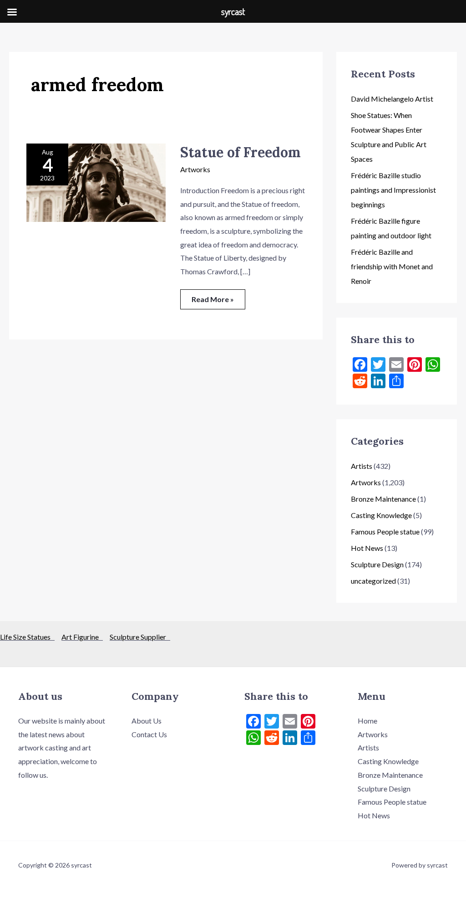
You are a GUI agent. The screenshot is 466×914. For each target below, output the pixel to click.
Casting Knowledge (381, 515)
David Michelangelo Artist (392, 98)
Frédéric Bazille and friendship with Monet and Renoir (392, 266)
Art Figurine (82, 636)
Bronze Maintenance (383, 498)
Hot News (367, 548)
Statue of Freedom (240, 152)
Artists (361, 466)
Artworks (195, 169)
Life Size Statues (27, 636)
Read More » (212, 296)
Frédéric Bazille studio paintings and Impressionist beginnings (393, 190)
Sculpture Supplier (140, 636)
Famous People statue (385, 531)
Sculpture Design (377, 564)
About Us (147, 720)
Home (367, 720)
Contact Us (149, 734)
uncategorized (373, 580)
